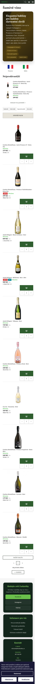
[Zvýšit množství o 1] (31, 161)
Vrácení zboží (18, 629)
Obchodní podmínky (18, 626)
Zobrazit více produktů (17, 103)
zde (31, 669)
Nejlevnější (12, 109)
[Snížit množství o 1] (22, 161)
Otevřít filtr (18, 115)
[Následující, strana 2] (18, 563)
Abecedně (29, 109)
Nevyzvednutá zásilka (18, 623)
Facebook (18, 597)
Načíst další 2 (18, 557)
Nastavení (17, 673)
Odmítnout (9, 679)
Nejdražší (6, 109)
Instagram (18, 602)
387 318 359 (18, 654)
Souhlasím (26, 679)
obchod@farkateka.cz (18, 648)
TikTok (18, 608)
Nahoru (19, 572)
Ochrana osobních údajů (18, 632)
